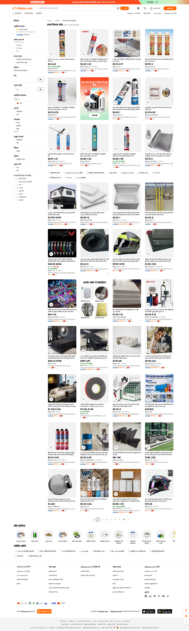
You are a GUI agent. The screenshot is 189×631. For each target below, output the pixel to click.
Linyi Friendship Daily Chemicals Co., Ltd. (126, 165)
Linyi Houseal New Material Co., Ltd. (60, 163)
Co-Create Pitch (22, 575)
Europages (126, 621)
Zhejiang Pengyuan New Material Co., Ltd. (159, 163)
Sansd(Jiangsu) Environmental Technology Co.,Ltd (94, 268)
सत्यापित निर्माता (85, 571)
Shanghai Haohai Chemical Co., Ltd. (157, 69)
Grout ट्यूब (85, 551)
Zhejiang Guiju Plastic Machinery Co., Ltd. (159, 414)
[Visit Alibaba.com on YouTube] (163, 596)
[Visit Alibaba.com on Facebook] (146, 596)
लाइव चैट (115, 575)
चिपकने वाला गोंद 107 (56, 177)
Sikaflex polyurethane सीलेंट (74, 173)
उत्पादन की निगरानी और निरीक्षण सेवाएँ (59, 588)
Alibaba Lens (25, 611)
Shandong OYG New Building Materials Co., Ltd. (127, 414)
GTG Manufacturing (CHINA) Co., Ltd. (92, 415)
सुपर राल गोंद (113, 173)
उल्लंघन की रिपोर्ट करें (118, 592)
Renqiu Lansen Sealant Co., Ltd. (91, 163)
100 (124, 519)
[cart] (145, 8)
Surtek (69, 177)
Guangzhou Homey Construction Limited (94, 69)
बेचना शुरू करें (148, 575)
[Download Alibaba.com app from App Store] (148, 611)
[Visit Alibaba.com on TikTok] (167, 596)
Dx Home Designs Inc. (152, 365)
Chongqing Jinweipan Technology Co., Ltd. (127, 268)
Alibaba (49, 21)
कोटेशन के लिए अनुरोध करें (88, 575)
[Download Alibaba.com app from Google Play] (164, 611)
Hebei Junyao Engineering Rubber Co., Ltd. (127, 462)
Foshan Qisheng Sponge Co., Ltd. (59, 365)
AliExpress (63, 621)
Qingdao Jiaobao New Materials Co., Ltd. (126, 69)
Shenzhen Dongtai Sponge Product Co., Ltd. (127, 222)
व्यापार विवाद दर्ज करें (118, 579)
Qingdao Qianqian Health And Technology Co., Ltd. (62, 222)
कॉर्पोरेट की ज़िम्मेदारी (22, 579)
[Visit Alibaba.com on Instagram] (159, 596)
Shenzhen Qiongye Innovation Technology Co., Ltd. (94, 367)
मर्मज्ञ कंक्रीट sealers (99, 551)
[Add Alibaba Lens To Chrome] (44, 611)
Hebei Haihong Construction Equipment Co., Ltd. (159, 222)
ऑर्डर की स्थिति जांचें (150, 579)
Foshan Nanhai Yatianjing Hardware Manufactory (127, 365)
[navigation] (29, 270)
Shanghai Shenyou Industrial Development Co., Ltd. (159, 319)
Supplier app (103, 611)
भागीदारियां (147, 588)
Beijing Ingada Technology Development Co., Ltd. (94, 462)
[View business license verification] (114, 628)
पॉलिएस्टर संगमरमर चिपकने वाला (96, 173)
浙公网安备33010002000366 (130, 628)
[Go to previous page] (93, 520)
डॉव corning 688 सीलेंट (117, 551)
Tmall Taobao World (83, 621)
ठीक (40, 79)
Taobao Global (103, 621)
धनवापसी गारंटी (53, 575)
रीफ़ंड (114, 584)
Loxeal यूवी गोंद (82, 177)
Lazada (94, 621)
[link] (186, 610)
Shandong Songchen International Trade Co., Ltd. (62, 117)
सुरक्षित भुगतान (53, 571)
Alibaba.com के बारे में (23, 567)
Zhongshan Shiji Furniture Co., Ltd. (156, 462)
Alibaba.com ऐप (115, 611)
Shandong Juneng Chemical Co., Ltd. (157, 117)
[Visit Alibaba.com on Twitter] (154, 596)
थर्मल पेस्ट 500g (144, 173)
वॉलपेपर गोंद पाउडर (55, 173)
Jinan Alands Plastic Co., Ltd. (122, 319)
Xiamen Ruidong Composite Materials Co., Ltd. (62, 272)
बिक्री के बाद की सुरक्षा (55, 584)
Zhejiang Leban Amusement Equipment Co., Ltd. (62, 319)
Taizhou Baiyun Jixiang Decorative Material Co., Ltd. (94, 222)
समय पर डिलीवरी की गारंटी (56, 579)
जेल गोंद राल (20, 556)
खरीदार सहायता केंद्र (118, 571)
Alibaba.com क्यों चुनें (23, 571)
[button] (118, 8)
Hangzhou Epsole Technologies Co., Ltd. (61, 508)
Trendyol (118, 621)
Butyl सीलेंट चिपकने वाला (69, 551)
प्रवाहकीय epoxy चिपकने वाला (138, 551)
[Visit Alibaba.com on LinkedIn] (150, 596)
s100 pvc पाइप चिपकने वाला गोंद (25, 551)
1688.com (72, 621)
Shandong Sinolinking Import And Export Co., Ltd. (62, 462)
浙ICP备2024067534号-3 (150, 628)
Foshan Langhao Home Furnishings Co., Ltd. (62, 414)
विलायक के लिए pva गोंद (35, 556)
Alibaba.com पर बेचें (151, 571)
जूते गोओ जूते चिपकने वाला (158, 551)
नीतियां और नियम (53, 592)
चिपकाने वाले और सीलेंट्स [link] (69, 21)
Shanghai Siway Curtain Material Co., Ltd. (61, 70)
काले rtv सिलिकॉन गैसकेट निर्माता (48, 551)
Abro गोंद (156, 173)
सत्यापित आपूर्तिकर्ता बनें (151, 584)
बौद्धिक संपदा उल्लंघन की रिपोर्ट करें (122, 588)
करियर (18, 584)
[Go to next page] (128, 520)
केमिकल (57, 21)
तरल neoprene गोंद (128, 173)
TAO (111, 621)
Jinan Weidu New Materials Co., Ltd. (125, 117)
